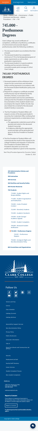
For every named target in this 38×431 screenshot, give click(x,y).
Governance (23, 15)
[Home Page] (6, 9)
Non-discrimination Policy (13, 328)
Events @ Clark (5, 2)
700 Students (12, 190)
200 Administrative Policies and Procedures (18, 172)
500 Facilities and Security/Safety (18, 183)
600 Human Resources (15, 186)
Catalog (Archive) (11, 317)
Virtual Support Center (18, 2)
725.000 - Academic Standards (20, 213)
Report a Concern (32, 2)
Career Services (10, 367)
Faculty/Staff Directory (12, 363)
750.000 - (21, 241)
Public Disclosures (11, 336)
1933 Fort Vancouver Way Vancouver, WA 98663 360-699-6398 (12, 386)
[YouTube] (9, 295)
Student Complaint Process (14, 371)
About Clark (13, 15)
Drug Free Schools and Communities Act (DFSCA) (17, 348)
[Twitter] (16, 292)
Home (5, 15)
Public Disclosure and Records (18, 16)
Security (8, 355)
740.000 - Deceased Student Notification (19, 226)
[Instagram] (29, 292)
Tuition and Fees (11, 302)
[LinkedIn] (16, 295)
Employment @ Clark (12, 359)
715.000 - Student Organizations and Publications (21, 199)
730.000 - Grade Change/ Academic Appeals (18, 217)
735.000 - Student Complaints (20, 222)
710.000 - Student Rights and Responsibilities (20, 194)
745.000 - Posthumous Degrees (21, 231)
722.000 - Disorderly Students (20, 209)
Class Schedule (10, 309)
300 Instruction (13, 176)
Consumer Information (12, 339)
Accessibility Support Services (14, 324)
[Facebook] (9, 292)
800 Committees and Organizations (19, 247)
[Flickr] (22, 292)
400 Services (12, 180)
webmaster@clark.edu (11, 390)
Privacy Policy (10, 332)
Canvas (8, 305)
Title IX (8, 343)
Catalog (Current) (11, 313)
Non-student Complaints (13, 375)
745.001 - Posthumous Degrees (21, 235)
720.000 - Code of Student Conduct (19, 205)
